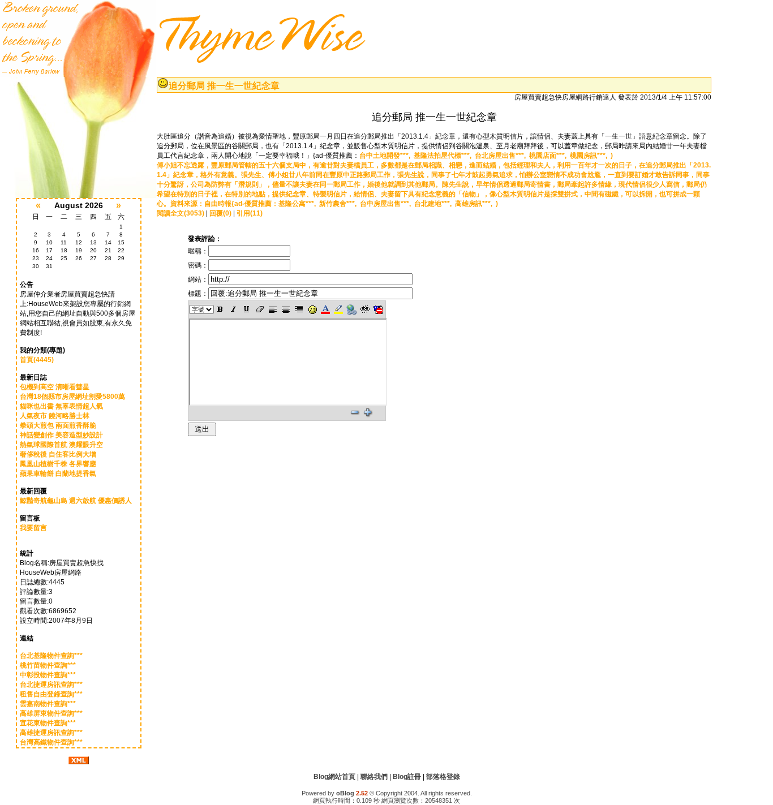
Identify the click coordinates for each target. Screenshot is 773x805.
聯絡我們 (374, 777)
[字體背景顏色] (338, 309)
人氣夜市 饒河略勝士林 (54, 416)
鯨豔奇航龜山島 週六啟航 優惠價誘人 (76, 501)
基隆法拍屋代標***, (444, 156)
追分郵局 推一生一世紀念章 (224, 86)
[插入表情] (312, 309)
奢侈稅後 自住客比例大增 (58, 454)
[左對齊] (272, 309)
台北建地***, (434, 204)
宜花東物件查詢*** (48, 723)
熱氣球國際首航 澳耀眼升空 (61, 445)
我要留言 (33, 528)
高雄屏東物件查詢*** (51, 713)
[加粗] (220, 309)
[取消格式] (259, 309)
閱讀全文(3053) (180, 213)
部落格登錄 (443, 777)
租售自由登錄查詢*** (51, 694)
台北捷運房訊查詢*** (51, 684)
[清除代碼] (378, 309)
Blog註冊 (407, 777)
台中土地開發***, (386, 156)
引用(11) (250, 213)
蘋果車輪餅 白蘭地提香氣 (58, 473)
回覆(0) (220, 213)
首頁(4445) (37, 360)
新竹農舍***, (339, 204)
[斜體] (233, 309)
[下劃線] (246, 309)
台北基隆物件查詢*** (51, 656)
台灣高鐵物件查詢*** (51, 742)
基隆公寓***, (298, 204)
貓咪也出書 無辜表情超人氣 (61, 406)
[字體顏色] (325, 309)
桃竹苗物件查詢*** (48, 665)
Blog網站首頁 (334, 777)
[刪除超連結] (364, 309)
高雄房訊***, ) (476, 204)
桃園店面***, (549, 156)
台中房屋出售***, (387, 204)
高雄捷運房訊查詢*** (51, 733)
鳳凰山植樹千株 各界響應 (58, 464)
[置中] (286, 309)
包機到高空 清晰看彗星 (54, 387)
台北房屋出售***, (502, 156)
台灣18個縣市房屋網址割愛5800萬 (72, 397)
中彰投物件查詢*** (48, 675)
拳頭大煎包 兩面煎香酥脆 (58, 425)
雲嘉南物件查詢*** (48, 704)
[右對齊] (299, 309)
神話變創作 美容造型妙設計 (61, 435)
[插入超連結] (351, 309)
